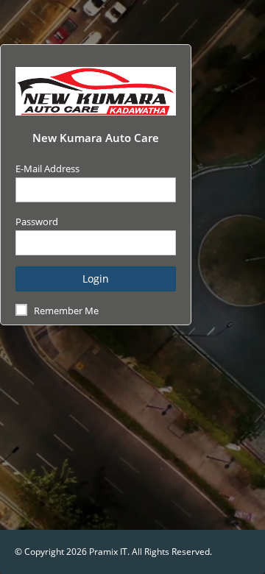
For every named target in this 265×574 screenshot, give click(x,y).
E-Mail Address (47, 168)
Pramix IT (108, 551)
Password (36, 221)
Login (95, 279)
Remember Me (66, 310)
